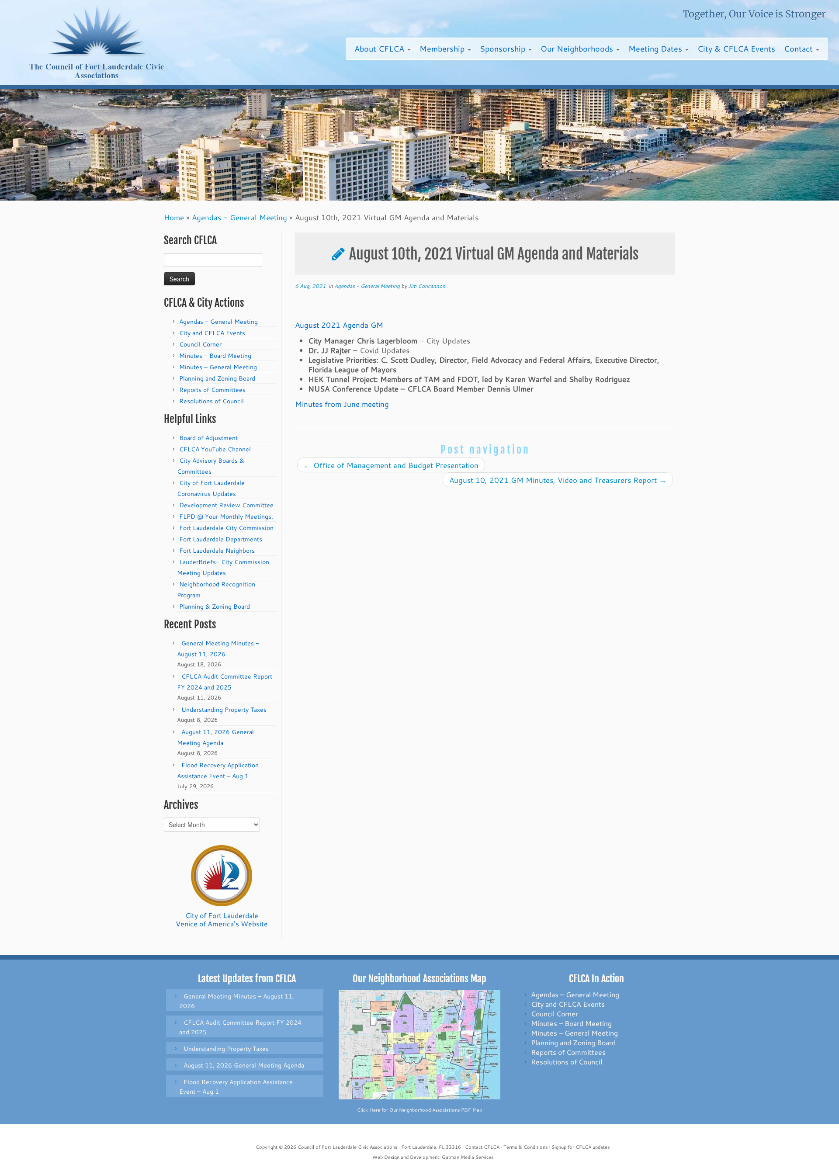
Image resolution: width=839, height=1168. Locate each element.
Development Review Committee (226, 505)
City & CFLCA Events (736, 48)
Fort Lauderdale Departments (220, 539)
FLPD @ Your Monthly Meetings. (226, 516)
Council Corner (200, 344)
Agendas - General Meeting (239, 217)
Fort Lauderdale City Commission (226, 527)
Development (424, 1157)
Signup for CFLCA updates (580, 1147)
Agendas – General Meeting (218, 321)
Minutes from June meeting (342, 404)
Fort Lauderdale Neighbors (217, 550)
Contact (799, 48)
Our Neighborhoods (578, 48)
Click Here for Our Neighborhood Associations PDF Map (419, 1109)
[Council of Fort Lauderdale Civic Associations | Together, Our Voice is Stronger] (97, 31)
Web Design (385, 1157)
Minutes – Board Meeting (215, 355)
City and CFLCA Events (212, 333)
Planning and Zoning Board (217, 378)
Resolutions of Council (211, 401)
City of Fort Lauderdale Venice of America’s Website (222, 919)
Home (174, 217)
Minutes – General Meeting (218, 367)
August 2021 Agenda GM (339, 324)
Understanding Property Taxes (224, 709)
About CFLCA (380, 48)
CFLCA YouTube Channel (215, 449)
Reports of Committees (212, 389)
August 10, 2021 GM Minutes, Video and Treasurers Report (557, 480)
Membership (443, 48)
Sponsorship (503, 48)
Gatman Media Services (467, 1157)
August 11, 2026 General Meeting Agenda (244, 1065)
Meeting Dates (656, 48)
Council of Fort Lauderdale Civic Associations (347, 1147)
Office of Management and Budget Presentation (391, 465)
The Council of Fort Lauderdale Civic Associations (96, 71)
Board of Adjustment (208, 437)
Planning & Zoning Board (214, 606)
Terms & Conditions (525, 1147)
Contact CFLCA (482, 1147)
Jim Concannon (426, 286)
